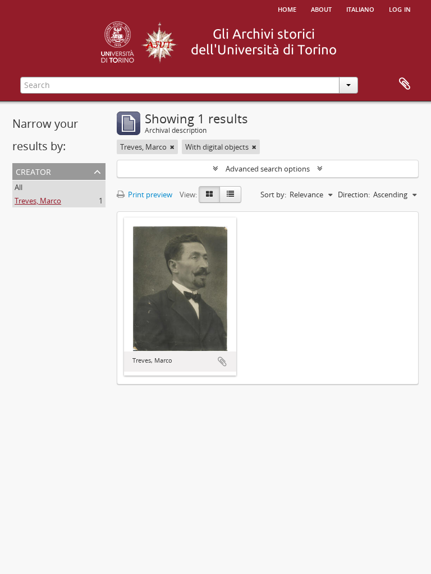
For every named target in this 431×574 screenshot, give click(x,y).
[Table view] (230, 194)
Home (287, 8)
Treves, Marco (38, 201)
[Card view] (209, 194)
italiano (360, 8)
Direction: (354, 194)
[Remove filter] (172, 146)
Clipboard (405, 84)
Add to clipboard (222, 361)
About (321, 8)
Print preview (149, 194)
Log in (400, 8)
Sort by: (273, 194)
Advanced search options (267, 169)
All (18, 187)
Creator (33, 170)
